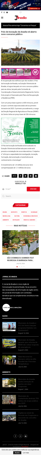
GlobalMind (24, 446)
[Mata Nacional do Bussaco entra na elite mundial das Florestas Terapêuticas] (9, 360)
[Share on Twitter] (25, 176)
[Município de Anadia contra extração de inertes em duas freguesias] (9, 382)
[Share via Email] (36, 176)
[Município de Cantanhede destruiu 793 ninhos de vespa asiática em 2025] (9, 399)
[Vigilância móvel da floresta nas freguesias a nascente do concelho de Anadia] (9, 416)
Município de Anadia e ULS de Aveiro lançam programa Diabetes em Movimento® (27, 326)
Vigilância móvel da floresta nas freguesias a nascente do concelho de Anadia (28, 416)
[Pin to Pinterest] (31, 176)
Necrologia (6, 216)
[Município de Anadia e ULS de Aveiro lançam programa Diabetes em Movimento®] (9, 326)
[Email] (7, 12)
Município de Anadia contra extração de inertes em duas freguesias (26, 383)
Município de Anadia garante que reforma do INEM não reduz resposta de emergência (28, 343)
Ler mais (26, 453)
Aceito (17, 453)
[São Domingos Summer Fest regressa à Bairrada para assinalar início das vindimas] (20, 242)
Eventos (24, 212)
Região (5, 212)
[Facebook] (1, 12)
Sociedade (34, 212)
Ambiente (6, 220)
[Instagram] (4, 12)
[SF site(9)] (20, 69)
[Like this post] (15, 176)
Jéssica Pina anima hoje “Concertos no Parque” (19, 25)
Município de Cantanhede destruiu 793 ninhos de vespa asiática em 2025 (28, 399)
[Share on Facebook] (20, 176)
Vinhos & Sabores (29, 220)
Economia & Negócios (30, 216)
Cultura (17, 216)
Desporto (14, 212)
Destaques (16, 220)
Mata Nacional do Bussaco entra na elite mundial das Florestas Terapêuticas (27, 360)
